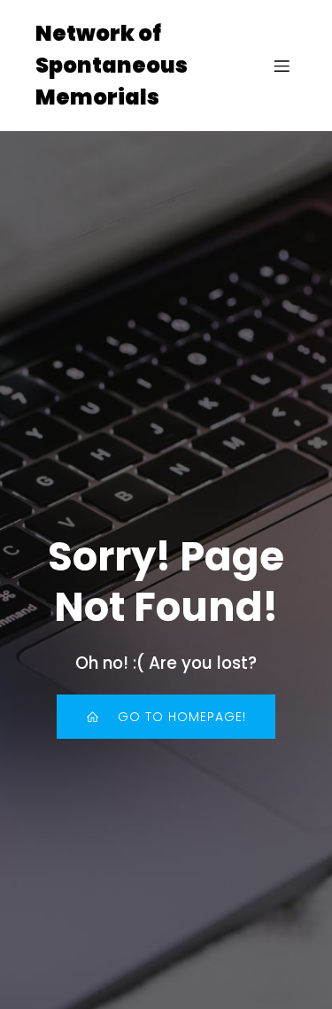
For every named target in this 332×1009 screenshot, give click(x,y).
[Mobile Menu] (281, 65)
